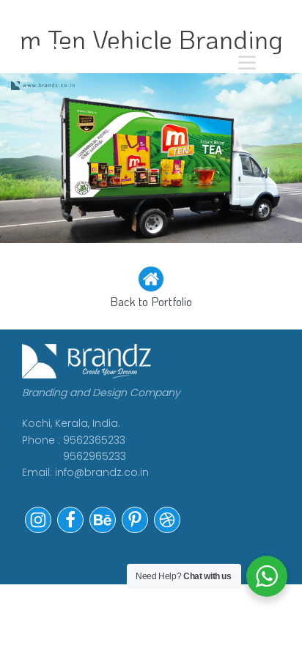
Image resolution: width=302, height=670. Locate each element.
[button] (151, 288)
